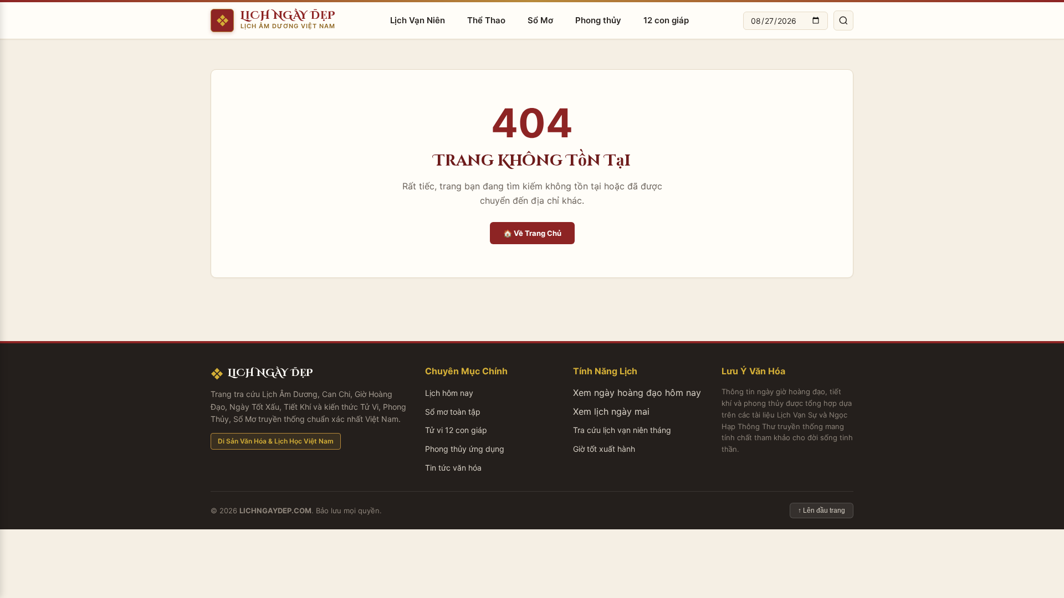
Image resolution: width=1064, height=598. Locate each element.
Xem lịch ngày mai (611, 411)
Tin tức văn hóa (453, 467)
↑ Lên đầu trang (821, 510)
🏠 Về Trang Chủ (532, 233)
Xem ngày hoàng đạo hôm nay (637, 392)
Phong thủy (598, 20)
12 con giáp (666, 20)
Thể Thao (486, 20)
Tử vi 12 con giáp (456, 430)
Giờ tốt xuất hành (604, 448)
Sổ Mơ (540, 20)
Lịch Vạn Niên (417, 20)
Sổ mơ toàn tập (452, 411)
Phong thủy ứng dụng (464, 448)
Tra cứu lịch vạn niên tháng (622, 430)
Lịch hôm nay (449, 393)
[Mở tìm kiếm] (843, 20)
